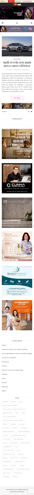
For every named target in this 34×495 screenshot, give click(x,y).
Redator (4, 111)
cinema (13, 424)
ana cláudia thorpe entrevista (14, 409)
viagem (14, 476)
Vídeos (4, 391)
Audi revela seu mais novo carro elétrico (17, 64)
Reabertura (19, 461)
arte (17, 413)
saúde (22, 465)
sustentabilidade (23, 469)
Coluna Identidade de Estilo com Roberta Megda (17, 353)
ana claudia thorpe (10, 405)
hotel (5, 443)
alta (20, 401)
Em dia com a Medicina (9, 358)
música (21, 454)
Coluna (4, 345)
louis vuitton (8, 450)
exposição (6, 439)
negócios (14, 458)
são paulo (6, 473)
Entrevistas (5, 362)
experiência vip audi (19, 435)
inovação (14, 443)
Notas (4, 378)
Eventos (4, 366)
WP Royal (21, 491)
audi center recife (9, 416)
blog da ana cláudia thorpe (13, 420)
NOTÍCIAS (11, 1)
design (14, 428)
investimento (25, 443)
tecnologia (18, 473)
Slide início (5, 387)
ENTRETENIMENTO (27, 1)
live (16, 446)
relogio (13, 465)
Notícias (17, 59)
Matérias (4, 374)
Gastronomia (18, 439)
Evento (5, 435)
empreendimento (9, 431)
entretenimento (24, 431)
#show (13, 401)
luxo (18, 450)
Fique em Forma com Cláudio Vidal (12, 370)
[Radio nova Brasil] (17, 32)
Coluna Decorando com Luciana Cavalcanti (15, 349)
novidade (24, 458)
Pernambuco (7, 461)
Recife (5, 465)
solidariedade (8, 469)
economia (23, 428)
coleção (22, 424)
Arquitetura (7, 413)
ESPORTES (18, 1)
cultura (6, 428)
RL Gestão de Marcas (22, 489)
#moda (5, 401)
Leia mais (17, 98)
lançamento (7, 446)
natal (5, 458)
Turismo (6, 476)
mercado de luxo (9, 454)
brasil (5, 424)
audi (23, 413)
